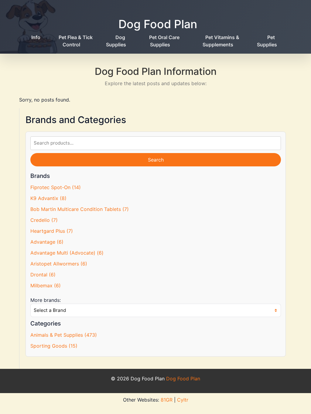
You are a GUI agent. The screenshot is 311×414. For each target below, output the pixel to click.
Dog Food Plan (157, 24)
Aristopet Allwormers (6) (58, 264)
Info (35, 37)
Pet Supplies (267, 41)
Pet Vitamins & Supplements (221, 41)
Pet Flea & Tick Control (76, 41)
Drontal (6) (43, 275)
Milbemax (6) (45, 285)
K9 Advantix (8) (48, 198)
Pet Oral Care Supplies (164, 41)
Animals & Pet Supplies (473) (63, 335)
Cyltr (182, 400)
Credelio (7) (44, 220)
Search (156, 160)
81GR (167, 400)
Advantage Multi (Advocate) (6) (67, 253)
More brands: (45, 300)
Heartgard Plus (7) (51, 231)
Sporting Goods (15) (53, 346)
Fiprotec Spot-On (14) (55, 187)
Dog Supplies (116, 41)
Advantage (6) (46, 242)
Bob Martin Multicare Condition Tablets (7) (79, 209)
